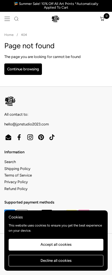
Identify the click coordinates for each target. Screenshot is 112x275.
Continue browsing (23, 69)
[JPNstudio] (55, 19)
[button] (16, 18)
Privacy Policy (16, 182)
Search (10, 162)
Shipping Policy (17, 168)
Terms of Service (18, 175)
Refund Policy (16, 189)
